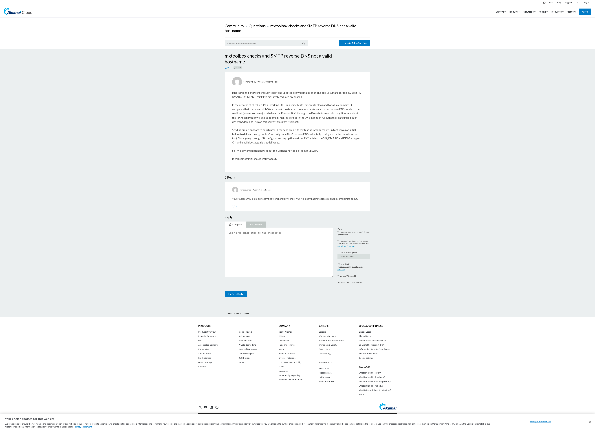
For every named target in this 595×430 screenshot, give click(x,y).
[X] (200, 407)
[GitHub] (217, 407)
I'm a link (341, 270)
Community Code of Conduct (237, 313)
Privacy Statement (83, 427)
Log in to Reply (235, 294)
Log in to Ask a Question (355, 43)
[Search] (303, 43)
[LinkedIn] (211, 407)
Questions (257, 25)
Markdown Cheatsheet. (347, 246)
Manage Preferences (540, 421)
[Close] (590, 421)
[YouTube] (206, 407)
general (237, 68)
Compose (237, 224)
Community (234, 25)
